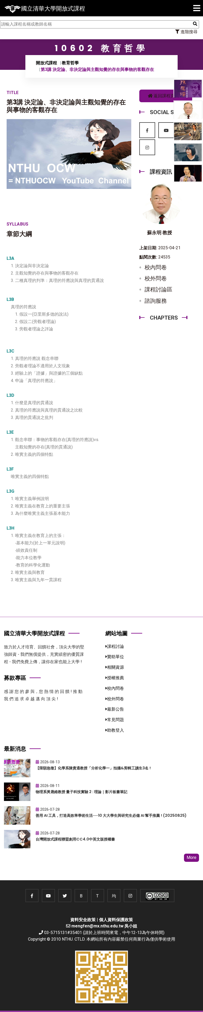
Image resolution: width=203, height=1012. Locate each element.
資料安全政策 (83, 919)
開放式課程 (46, 62)
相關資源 (115, 667)
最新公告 (115, 709)
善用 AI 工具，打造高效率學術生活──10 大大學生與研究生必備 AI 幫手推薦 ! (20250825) (111, 815)
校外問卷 (156, 278)
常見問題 (115, 719)
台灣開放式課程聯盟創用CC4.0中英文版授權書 (75, 839)
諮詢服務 (156, 301)
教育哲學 (70, 62)
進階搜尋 (188, 31)
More (191, 857)
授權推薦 (115, 677)
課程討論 (115, 646)
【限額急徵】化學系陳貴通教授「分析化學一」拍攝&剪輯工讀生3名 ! (93, 768)
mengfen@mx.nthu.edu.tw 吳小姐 (104, 925)
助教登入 (115, 730)
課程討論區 (158, 289)
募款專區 (15, 678)
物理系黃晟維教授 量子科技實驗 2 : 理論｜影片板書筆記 (81, 791)
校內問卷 (156, 267)
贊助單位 (115, 656)
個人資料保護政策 (116, 919)
